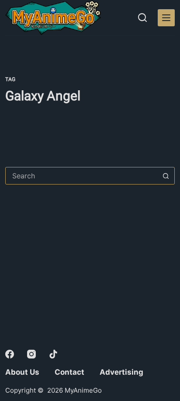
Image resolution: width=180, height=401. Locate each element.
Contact (69, 372)
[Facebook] (9, 354)
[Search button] (166, 175)
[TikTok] (53, 354)
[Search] (142, 17)
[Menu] (166, 17)
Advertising (121, 372)
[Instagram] (31, 354)
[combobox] (81, 176)
